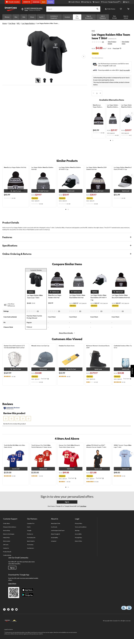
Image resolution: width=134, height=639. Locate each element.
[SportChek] (36, 2)
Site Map (77, 530)
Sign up (12, 568)
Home (4, 23)
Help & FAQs (6, 537)
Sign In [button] (127, 2)
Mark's (29, 527)
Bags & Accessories (89, 17)
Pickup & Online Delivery (9, 527)
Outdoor (67, 17)
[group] (41, 197)
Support (97, 2)
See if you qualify (125, 70)
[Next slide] (132, 113)
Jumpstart (53, 541)
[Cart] (128, 9)
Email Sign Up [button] (87, 2)
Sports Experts (31, 541)
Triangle (29, 530)
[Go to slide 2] (44, 80)
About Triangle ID (55, 534)
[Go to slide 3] (51, 80)
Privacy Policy (78, 523)
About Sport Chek (55, 523)
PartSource (30, 534)
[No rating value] (97, 42)
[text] (98, 133)
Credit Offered (75, 2)
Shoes (32, 17)
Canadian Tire (30, 523)
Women (7, 17)
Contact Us (6, 548)
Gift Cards (5, 544)
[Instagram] (12, 609)
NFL (18, 23)
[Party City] (50, 2)
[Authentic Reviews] (11, 408)
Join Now (83, 506)
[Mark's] (44, 2)
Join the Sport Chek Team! (58, 530)
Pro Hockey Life (31, 537)
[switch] (6, 304)
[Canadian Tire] (27, 2)
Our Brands (54, 527)
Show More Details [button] (66, 333)
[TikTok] (8, 609)
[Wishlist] (121, 9)
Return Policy (78, 541)
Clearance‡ (95, 53)
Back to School (126, 17)
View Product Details (112, 42)
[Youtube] (16, 609)
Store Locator (6, 541)
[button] (97, 9)
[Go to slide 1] (38, 80)
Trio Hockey (30, 544)
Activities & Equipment (54, 17)
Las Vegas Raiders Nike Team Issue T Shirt (111, 36)
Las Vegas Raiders (28, 23)
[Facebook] (4, 609)
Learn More (12, 583)
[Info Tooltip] (120, 48)
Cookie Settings (7, 555)
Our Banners (30, 548)
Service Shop (6, 530)
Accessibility (78, 534)
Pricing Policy (78, 537)
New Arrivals (114, 17)
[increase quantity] (100, 93)
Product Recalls (7, 551)
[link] (98, 42)
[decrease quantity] (93, 93)
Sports (41, 17)
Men (16, 17)
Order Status (111, 9)
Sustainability (54, 537)
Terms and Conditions (81, 527)
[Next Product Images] (83, 56)
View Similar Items (125, 42)
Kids (23, 17)
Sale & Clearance (103, 17)
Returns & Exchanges (8, 534)
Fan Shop (77, 17)
